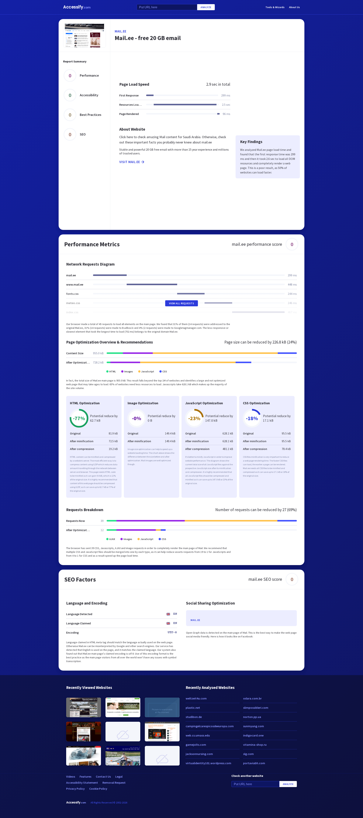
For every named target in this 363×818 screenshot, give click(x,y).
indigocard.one (253, 735)
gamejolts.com (196, 744)
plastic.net (193, 707)
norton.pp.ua (252, 717)
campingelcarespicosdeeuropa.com (210, 726)
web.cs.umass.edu (198, 735)
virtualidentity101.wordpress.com (208, 763)
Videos (70, 776)
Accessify (77, 7)
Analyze (206, 7)
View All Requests (181, 303)
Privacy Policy (75, 788)
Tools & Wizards (275, 7)
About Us (294, 7)
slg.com (248, 754)
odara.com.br (252, 698)
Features (85, 776)
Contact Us (103, 776)
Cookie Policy (98, 788)
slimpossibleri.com (255, 707)
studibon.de (194, 717)
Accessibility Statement (82, 782)
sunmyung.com (253, 726)
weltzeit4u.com (196, 698)
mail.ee (120, 31)
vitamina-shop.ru (255, 744)
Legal (119, 776)
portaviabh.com (254, 763)
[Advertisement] (207, 64)
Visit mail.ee (129, 162)
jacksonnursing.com (199, 754)
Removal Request (114, 782)
